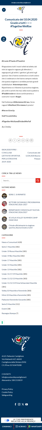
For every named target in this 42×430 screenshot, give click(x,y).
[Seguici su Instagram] (19, 404)
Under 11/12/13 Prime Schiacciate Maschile (19, 283)
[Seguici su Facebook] (15, 404)
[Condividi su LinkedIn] (31, 140)
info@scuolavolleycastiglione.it (21, 3)
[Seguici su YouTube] (26, 404)
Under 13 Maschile (9, 269)
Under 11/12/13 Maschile (12, 278)
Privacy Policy (7, 389)
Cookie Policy (7, 392)
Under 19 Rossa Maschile (12, 251)
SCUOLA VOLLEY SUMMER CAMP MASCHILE (23, 218)
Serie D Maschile (8, 304)
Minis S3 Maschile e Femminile (14, 295)
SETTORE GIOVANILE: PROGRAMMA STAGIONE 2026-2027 (24, 203)
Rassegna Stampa (9, 313)
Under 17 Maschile (9, 260)
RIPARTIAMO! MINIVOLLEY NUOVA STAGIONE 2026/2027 (24, 211)
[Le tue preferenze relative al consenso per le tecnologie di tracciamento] (2, 322)
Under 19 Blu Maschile (11, 256)
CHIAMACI (7, 426)
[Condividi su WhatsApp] (10, 140)
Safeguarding (7, 395)
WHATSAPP (36, 426)
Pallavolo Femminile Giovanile (14, 299)
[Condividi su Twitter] (19, 140)
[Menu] (4, 10)
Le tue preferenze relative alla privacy (23, 420)
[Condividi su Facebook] (15, 140)
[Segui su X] (23, 404)
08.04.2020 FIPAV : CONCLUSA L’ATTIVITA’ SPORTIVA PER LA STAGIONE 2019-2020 (11, 155)
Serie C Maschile (8, 247)
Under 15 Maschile (9, 265)
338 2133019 (17, 380)
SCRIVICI (22, 426)
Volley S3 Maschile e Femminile (14, 290)
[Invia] (38, 180)
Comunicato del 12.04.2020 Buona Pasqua (33, 155)
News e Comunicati (9, 242)
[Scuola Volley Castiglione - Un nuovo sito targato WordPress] (21, 9)
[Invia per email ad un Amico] (23, 140)
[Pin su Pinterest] (27, 140)
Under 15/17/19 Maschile (12, 274)
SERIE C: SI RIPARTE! (17, 194)
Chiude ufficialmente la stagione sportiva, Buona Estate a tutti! (21, 226)
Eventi (4, 309)
